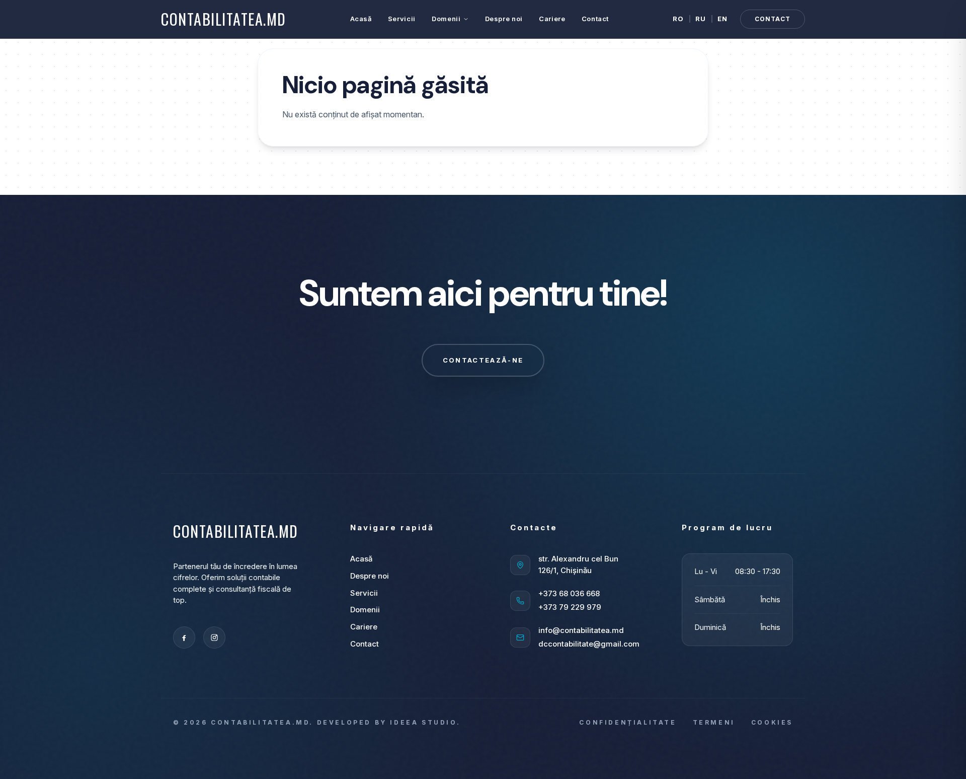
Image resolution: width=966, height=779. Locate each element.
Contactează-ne (483, 360)
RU (700, 19)
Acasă (361, 19)
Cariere (552, 19)
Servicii (402, 19)
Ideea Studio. (425, 722)
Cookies (772, 722)
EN (722, 19)
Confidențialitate (627, 722)
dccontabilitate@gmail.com (588, 644)
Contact (595, 19)
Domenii (446, 19)
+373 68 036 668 (569, 593)
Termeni (714, 722)
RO (678, 19)
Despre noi (504, 19)
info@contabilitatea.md (581, 630)
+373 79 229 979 (569, 607)
